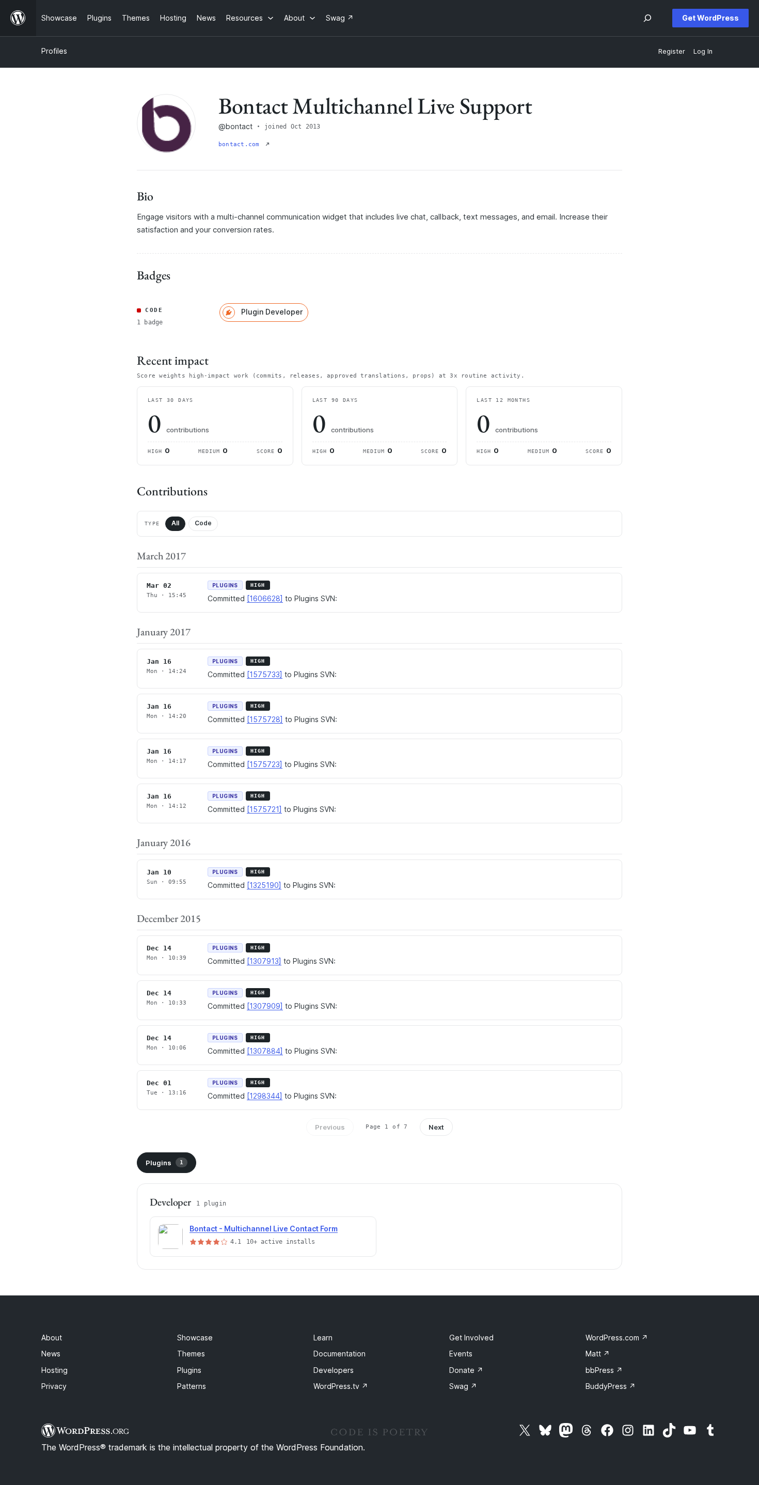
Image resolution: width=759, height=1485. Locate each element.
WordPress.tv (340, 1386)
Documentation (339, 1353)
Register (671, 51)
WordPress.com (617, 1337)
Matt (598, 1353)
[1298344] (264, 1095)
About (51, 1337)
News (50, 1353)
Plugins (164, 1163)
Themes (191, 1353)
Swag (463, 1386)
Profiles (54, 50)
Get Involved (471, 1337)
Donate (466, 1370)
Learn (323, 1337)
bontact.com (240, 144)
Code (203, 523)
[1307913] (264, 961)
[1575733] (264, 674)
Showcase (195, 1337)
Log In (703, 51)
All (175, 523)
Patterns (191, 1386)
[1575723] (264, 764)
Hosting (54, 1370)
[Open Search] (647, 18)
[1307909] (265, 1006)
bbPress (604, 1370)
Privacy (54, 1386)
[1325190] (264, 885)
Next (436, 1127)
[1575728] (265, 719)
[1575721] (264, 809)
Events (460, 1353)
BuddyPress (611, 1386)
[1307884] (265, 1050)
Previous (330, 1127)
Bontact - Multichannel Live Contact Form (263, 1228)
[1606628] (265, 598)
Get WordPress (710, 17)
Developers (333, 1370)
